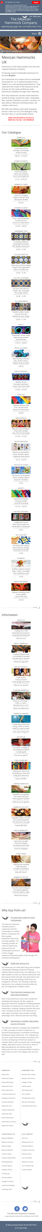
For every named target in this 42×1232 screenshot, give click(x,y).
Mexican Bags (6, 1146)
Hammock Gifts (7, 1114)
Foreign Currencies (28, 1150)
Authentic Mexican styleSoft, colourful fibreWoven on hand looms (21, 404)
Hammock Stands (7, 1078)
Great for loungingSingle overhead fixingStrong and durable (21, 193)
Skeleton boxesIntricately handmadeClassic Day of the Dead (21, 380)
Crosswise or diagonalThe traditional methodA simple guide (21, 746)
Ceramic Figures (7, 1166)
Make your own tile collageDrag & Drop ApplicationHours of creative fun (21, 263)
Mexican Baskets (7, 1150)
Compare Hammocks (9, 1094)
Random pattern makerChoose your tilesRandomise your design (21, 310)
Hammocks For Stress (9, 1122)
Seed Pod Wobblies (8, 1185)
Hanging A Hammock (8, 1098)
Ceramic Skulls (6, 1154)
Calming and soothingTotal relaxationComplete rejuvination (21, 863)
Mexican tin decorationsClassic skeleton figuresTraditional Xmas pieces (21, 450)
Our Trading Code (28, 1166)
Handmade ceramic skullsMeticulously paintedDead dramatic (21, 334)
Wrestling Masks (7, 1162)
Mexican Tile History (28, 1102)
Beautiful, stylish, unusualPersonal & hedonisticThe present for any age (21, 816)
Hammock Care (7, 1106)
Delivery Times (26, 1154)
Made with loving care (20, 963)
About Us (25, 1138)
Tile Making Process (28, 1098)
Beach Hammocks (8, 1118)
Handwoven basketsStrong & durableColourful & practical (21, 497)
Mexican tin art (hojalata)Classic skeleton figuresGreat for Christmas (21, 474)
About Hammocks (7, 1090)
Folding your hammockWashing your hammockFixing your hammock (21, 769)
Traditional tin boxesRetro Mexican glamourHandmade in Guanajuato (21, 520)
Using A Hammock (8, 1102)
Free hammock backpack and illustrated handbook (23, 993)
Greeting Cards (7, 1189)
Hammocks (5, 1074)
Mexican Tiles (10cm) (28, 1074)
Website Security (27, 1162)
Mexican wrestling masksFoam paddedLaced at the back (21, 591)
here (9, 10)
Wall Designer (26, 1086)
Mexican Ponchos (8, 1142)
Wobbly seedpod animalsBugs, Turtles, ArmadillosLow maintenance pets (21, 567)
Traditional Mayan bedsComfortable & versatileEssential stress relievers (21, 652)
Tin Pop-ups (6, 1174)
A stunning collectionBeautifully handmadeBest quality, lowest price (21, 240)
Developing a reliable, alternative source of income (24, 1022)
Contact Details (27, 1170)
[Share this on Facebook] (17, 1211)
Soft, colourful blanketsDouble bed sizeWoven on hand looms (21, 217)
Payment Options (27, 1146)
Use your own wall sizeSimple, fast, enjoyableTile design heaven (21, 287)
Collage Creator (27, 1082)
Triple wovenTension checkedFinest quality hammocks (21, 676)
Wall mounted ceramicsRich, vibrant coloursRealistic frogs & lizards (21, 357)
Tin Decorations (7, 1177)
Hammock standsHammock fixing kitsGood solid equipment (21, 170)
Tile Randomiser (27, 1090)
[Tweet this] (24, 1211)
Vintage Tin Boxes (8, 1181)
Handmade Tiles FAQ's (29, 1106)
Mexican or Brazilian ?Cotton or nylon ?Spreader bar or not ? (21, 699)
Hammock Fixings (7, 1082)
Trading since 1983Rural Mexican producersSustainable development (21, 629)
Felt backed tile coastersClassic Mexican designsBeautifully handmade (21, 544)
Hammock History (7, 1126)
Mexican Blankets (7, 1138)
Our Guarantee (27, 1158)
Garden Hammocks (8, 1110)
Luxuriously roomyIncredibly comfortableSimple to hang (21, 147)
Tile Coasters (26, 1094)
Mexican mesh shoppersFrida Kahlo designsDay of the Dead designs (21, 427)
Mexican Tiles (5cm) (28, 1078)
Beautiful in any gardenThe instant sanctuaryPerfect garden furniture (21, 793)
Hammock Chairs (7, 1086)
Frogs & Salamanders (9, 1158)
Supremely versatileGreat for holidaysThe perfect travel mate (21, 839)
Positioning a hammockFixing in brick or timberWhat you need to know (21, 723)
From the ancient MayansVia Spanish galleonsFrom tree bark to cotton (21, 886)
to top (35, 607)
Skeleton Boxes (7, 1170)
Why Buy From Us (27, 1142)
